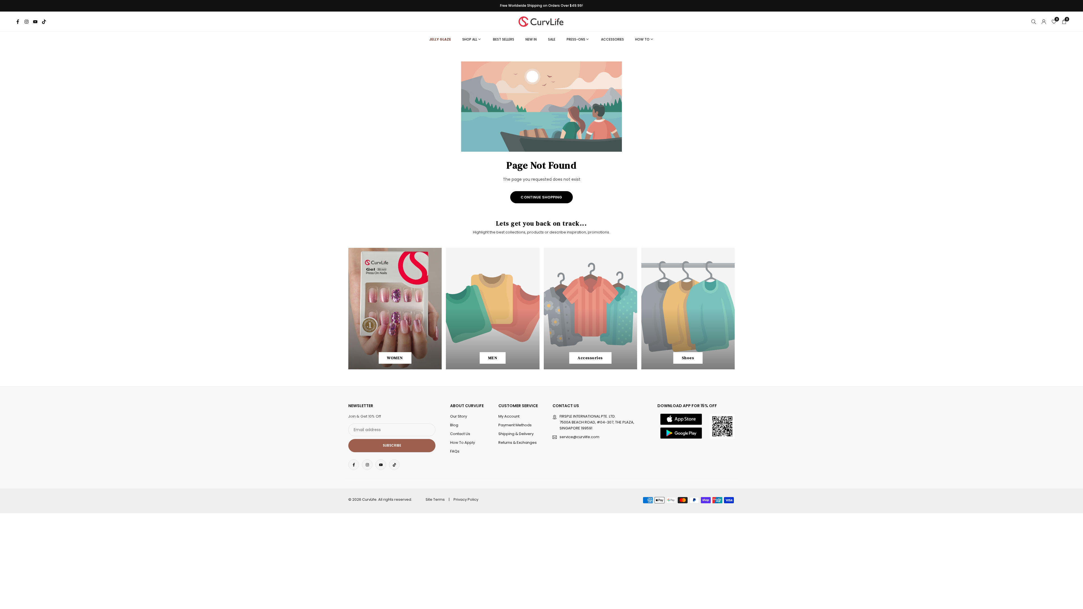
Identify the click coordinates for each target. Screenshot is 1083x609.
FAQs (454, 451)
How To (642, 39)
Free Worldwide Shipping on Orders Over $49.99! (541, 5)
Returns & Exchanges (517, 442)
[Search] (1034, 21)
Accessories (612, 39)
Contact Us (460, 433)
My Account (509, 416)
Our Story (458, 416)
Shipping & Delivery (516, 433)
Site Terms (435, 499)
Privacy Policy (466, 499)
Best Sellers (503, 39)
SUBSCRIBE (392, 445)
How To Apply (462, 442)
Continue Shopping (541, 197)
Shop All (469, 39)
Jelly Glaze (440, 39)
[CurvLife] (542, 21)
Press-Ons (576, 39)
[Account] (1044, 21)
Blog (454, 425)
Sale (551, 39)
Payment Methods (515, 425)
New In (531, 39)
